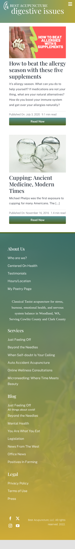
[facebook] (10, 518)
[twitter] (17, 518)
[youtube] (17, 526)
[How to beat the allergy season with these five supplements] (37, 29)
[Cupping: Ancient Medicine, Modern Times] (37, 138)
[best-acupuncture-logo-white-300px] (24, 2)
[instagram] (10, 526)
